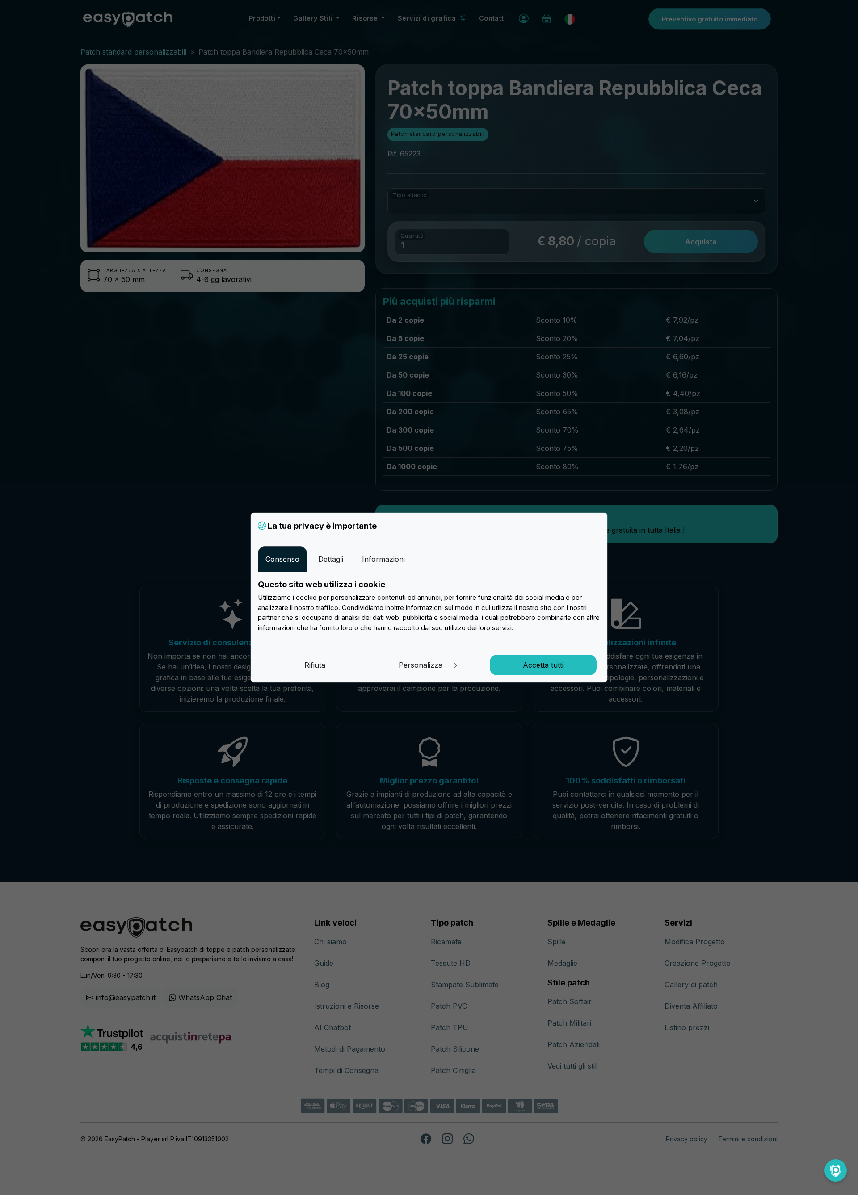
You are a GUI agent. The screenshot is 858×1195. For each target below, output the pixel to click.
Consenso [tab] (282, 559)
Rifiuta (314, 665)
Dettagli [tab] (330, 559)
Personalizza (422, 665)
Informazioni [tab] (383, 559)
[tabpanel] (429, 606)
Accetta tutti (543, 665)
